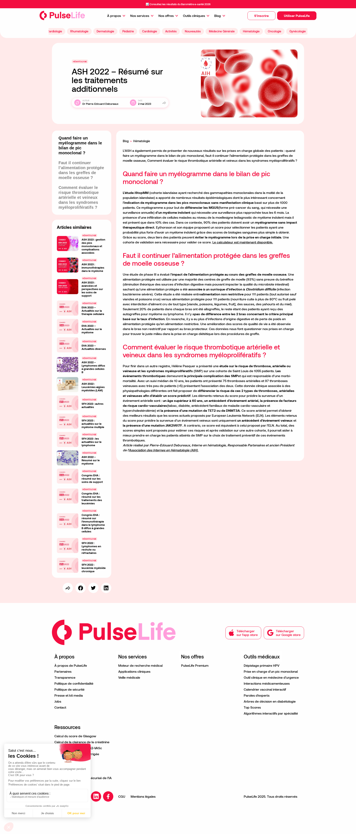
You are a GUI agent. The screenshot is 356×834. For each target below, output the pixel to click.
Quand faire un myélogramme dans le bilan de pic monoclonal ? (80, 145)
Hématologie (251, 31)
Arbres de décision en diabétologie (270, 701)
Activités (171, 31)
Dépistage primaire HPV (261, 665)
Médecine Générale (222, 31)
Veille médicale (129, 677)
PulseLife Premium (194, 665)
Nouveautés (193, 31)
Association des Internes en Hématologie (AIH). (163, 450)
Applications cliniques (134, 671)
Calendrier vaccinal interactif (265, 689)
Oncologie (274, 31)
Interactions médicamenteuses (267, 683)
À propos (114, 16)
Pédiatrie (128, 31)
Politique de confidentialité (73, 683)
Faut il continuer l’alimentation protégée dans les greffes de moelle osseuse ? (81, 170)
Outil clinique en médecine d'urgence (271, 677)
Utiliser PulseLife (297, 16)
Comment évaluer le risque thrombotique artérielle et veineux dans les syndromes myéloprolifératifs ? (79, 197)
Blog (217, 16)
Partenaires (62, 671)
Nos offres (166, 16)
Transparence (64, 677)
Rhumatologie (79, 31)
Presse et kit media (68, 695)
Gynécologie (297, 31)
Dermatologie (105, 31)
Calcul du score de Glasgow (75, 736)
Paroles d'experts (256, 695)
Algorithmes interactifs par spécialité (271, 713)
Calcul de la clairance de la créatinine (81, 742)
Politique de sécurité (69, 689)
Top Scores (252, 707)
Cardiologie (54, 31)
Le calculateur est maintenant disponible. (242, 242)
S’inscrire (261, 16)
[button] (261, 15)
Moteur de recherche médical (140, 665)
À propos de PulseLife (70, 665)
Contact (60, 707)
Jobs (57, 701)
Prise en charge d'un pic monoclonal (271, 671)
